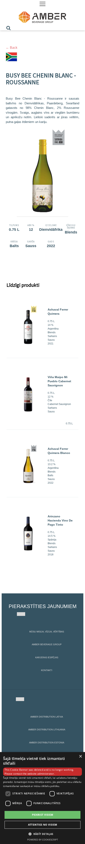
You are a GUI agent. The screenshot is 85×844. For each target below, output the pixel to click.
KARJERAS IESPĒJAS (46, 657)
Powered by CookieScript (42, 839)
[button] (42, 833)
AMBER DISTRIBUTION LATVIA (46, 716)
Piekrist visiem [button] (42, 815)
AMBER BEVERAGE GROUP (46, 644)
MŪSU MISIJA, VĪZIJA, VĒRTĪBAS (46, 631)
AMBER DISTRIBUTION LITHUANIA (46, 729)
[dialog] (42, 798)
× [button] (80, 756)
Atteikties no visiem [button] (42, 824)
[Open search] (8, 27)
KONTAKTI (46, 670)
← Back (11, 47)
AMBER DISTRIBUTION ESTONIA (46, 742)
